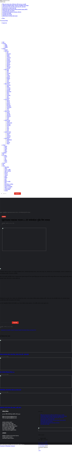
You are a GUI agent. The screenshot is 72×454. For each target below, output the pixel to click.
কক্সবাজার (8, 85)
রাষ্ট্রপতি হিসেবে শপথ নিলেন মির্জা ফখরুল (9, 16)
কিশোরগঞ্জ (9, 54)
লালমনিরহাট (9, 107)
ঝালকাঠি (8, 113)
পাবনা (8, 129)
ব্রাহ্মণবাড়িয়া (9, 91)
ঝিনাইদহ (8, 78)
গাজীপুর (8, 56)
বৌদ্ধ (5, 159)
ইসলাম (5, 156)
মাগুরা (8, 81)
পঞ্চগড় (8, 108)
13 (43, 444)
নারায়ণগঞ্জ (9, 61)
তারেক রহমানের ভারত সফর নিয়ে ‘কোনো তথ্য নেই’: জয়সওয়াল (14, 7)
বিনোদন (3, 163)
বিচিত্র (5, 180)
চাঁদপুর (8, 94)
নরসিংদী (8, 63)
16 (47, 444)
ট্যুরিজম (5, 177)
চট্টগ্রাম (8, 93)
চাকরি (5, 176)
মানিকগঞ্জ (8, 64)
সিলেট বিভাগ (6, 138)
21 (44, 446)
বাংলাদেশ (4, 43)
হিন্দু (5, 158)
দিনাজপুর (8, 104)
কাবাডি (5, 149)
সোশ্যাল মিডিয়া (7, 189)
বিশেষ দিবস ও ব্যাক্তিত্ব (8, 184)
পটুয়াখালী (8, 115)
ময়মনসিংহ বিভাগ (7, 132)
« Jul (39, 450)
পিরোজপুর (9, 116)
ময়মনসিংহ (9, 136)
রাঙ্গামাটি (8, 90)
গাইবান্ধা (8, 102)
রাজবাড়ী (8, 68)
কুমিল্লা (8, 86)
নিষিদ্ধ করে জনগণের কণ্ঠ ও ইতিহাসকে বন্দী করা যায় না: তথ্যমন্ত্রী (14, 4)
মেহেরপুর (8, 82)
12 (41, 444)
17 (39, 446)
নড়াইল (8, 80)
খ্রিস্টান (5, 160)
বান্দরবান (8, 87)
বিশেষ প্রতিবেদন (7, 185)
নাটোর (8, 128)
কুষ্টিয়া (8, 70)
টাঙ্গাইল (8, 55)
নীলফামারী (9, 106)
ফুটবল (5, 147)
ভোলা (8, 119)
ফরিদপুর (8, 59)
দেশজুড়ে (3, 48)
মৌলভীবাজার (9, 140)
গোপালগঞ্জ (9, 57)
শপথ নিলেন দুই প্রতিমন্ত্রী (6, 13)
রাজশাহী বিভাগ (7, 120)
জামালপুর (8, 133)
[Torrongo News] (4, 20)
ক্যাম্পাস (6, 173)
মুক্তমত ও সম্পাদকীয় (8, 186)
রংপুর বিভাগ (6, 99)
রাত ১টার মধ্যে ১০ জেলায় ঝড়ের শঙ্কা (9, 8)
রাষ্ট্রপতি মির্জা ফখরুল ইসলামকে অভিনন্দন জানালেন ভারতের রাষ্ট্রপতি (14, 9)
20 (43, 446)
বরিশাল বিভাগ (7, 111)
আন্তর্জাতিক (4, 153)
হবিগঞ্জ (8, 143)
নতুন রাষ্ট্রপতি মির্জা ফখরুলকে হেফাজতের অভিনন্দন (11, 12)
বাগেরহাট (8, 73)
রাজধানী (5, 50)
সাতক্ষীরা (8, 76)
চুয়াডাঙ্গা (8, 77)
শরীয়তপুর (8, 67)
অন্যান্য (5, 151)
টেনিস (5, 150)
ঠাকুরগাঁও (8, 103)
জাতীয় (5, 44)
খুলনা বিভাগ (6, 69)
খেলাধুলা (3, 145)
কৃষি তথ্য (6, 172)
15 (45, 444)
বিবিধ (5, 183)
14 (44, 444)
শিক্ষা (3, 154)
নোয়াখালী (8, 95)
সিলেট (8, 141)
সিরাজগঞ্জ (8, 124)
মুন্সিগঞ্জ (8, 65)
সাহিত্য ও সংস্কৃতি (7, 188)
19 (41, 446)
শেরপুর (8, 134)
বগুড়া (8, 130)
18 (40, 446)
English (6, 190)
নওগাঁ (8, 126)
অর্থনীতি (5, 46)
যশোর (8, 74)
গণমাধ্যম (6, 175)
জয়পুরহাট (8, 125)
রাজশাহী (8, 121)
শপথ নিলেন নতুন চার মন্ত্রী (7, 14)
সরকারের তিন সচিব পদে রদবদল (8, 10)
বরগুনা (8, 117)
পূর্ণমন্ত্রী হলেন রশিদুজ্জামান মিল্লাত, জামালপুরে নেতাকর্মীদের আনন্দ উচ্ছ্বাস (15, 5)
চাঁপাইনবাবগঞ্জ (9, 123)
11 (40, 444)
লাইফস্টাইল (6, 167)
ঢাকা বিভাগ (6, 51)
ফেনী (8, 97)
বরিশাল (8, 112)
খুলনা (8, 72)
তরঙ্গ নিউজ (1, 326)
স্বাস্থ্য (3, 164)
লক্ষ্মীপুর (8, 98)
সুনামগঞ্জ (8, 142)
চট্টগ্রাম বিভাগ (7, 84)
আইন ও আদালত (7, 171)
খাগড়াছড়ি (8, 89)
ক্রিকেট (5, 146)
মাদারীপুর (8, 60)
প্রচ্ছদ (3, 42)
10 (39, 444)
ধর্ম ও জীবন (4, 155)
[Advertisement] (36, 32)
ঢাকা (7, 52)
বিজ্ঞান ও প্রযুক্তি (7, 181)
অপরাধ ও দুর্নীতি (7, 169)
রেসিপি (5, 168)
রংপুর (8, 110)
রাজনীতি (6, 47)
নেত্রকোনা (8, 137)
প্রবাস (5, 179)
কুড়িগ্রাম (8, 100)
